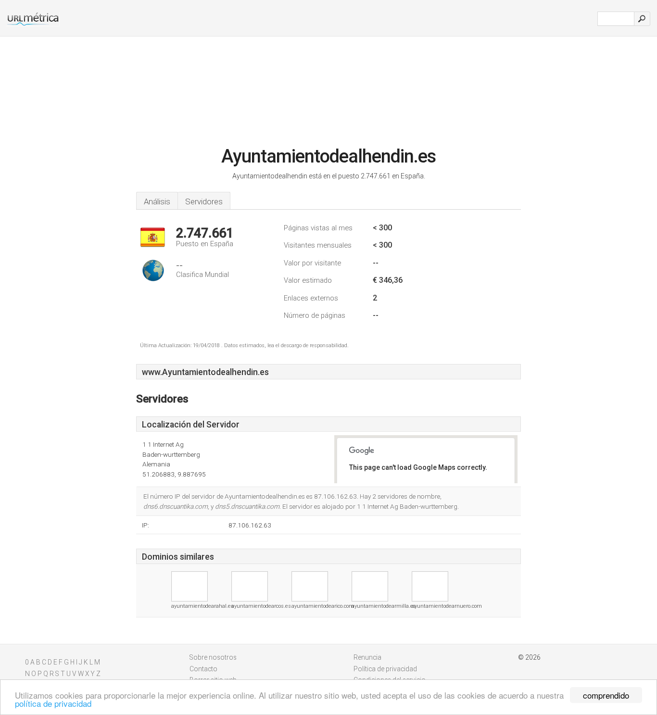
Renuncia (367, 657)
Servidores (204, 201)
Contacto (203, 669)
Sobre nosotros (213, 657)
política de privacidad (53, 703)
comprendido (606, 695)
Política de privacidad (385, 669)
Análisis (157, 201)
